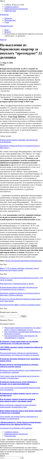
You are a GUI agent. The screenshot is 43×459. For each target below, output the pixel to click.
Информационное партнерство (16, 9)
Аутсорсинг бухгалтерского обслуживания (16, 428)
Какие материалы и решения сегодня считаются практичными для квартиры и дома (18, 406)
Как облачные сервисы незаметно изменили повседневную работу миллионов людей (17, 400)
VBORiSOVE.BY (6, 26)
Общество (8, 18)
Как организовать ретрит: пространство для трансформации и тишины (20, 337)
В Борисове (4, 14)
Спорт (6, 22)
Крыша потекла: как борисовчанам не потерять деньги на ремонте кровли (19, 365)
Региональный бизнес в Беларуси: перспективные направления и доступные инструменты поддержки (19, 354)
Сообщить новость (11, 7)
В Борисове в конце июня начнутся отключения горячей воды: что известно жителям (19, 342)
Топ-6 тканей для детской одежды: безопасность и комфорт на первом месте (19, 417)
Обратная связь (10, 11)
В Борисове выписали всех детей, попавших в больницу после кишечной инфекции (18, 383)
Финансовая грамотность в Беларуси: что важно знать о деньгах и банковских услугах (22, 329)
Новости (3, 40)
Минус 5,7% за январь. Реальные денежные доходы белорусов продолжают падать (19, 269)
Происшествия (10, 20)
